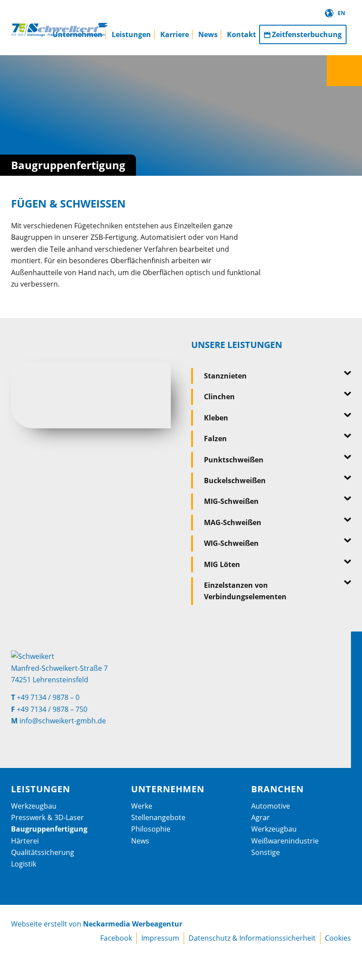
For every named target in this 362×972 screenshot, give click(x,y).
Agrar (260, 817)
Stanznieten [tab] (225, 376)
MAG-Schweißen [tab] (232, 522)
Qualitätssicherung (42, 852)
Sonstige (265, 852)
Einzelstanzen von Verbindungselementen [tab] (245, 590)
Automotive (270, 806)
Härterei (25, 841)
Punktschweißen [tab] (234, 460)
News (140, 841)
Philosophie (150, 829)
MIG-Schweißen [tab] (231, 501)
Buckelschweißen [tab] (235, 480)
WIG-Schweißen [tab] (231, 543)
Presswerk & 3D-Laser (47, 817)
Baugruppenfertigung (49, 829)
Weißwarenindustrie (285, 841)
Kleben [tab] (216, 418)
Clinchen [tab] (219, 396)
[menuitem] (77, 27)
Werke (141, 806)
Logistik (23, 864)
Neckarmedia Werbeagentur (132, 924)
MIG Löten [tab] (222, 564)
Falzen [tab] (215, 438)
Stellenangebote (158, 817)
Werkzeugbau (34, 806)
